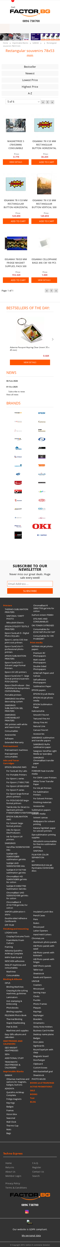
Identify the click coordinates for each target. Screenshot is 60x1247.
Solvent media (39, 813)
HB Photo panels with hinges (43, 960)
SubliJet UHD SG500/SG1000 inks (15, 864)
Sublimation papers (41, 809)
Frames (10, 1110)
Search (36, 1175)
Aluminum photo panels (45, 942)
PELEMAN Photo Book (15, 1015)
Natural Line (39, 726)
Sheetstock (38, 973)
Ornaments (38, 1022)
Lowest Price (30, 80)
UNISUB (35, 981)
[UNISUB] (42, 474)
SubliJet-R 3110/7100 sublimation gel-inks (16, 871)
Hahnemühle (38, 711)
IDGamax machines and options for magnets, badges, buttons (17, 1082)
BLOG (33, 1101)
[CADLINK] (42, 509)
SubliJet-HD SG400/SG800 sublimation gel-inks (16, 856)
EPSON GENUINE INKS (15, 767)
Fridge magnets (13, 1099)
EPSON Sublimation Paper (42, 706)
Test (32, 1098)
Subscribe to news (16, 391)
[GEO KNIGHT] (42, 491)
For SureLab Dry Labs (16, 770)
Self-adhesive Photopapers (39, 681)
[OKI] (42, 526)
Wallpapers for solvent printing (44, 823)
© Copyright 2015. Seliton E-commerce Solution (30, 1245)
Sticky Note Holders (42, 1026)
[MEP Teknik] (42, 517)
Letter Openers (40, 930)
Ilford (34, 767)
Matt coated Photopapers (39, 661)
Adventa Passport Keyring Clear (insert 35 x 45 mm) (29, 348)
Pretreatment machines (16, 750)
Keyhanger (38, 1015)
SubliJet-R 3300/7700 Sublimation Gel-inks (16, 887)
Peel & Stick (12, 1026)
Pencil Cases (39, 915)
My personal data (31, 1235)
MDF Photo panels (42, 965)
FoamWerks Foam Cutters (15, 941)
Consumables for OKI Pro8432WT (43, 637)
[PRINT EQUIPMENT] (18, 526)
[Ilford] (42, 430)
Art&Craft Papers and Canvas (43, 674)
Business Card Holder (43, 1030)
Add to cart (46, 162)
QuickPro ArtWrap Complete (15, 1094)
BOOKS (33, 1094)
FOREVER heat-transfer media (43, 772)
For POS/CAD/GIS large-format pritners (17, 802)
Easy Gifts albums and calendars (15, 1036)
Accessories (10, 734)
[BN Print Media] (42, 456)
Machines (11, 971)
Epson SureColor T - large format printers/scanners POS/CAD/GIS (17, 678)
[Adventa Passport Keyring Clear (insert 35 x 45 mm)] (30, 331)
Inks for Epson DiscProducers (13, 831)
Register (36, 1167)
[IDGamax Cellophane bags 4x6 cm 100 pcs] (44, 243)
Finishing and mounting (15, 928)
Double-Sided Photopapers (39, 668)
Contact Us (38, 1171)
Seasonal (10, 1118)
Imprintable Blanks (20, 43)
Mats (8, 1129)
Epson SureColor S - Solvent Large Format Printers (15, 665)
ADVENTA (9, 1088)
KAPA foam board (13, 957)
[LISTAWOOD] (42, 482)
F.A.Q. (35, 1163)
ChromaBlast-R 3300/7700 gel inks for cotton (43, 608)
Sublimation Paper (42, 686)
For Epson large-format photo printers (17, 795)
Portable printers (13, 694)
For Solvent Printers (43, 798)
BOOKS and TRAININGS (42, 1082)
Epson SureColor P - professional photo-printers (14, 649)
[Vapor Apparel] (42, 439)
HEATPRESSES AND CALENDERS (13, 1042)
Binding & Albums (12, 979)
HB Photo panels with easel (43, 947)
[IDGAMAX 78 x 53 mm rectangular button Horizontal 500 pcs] (16, 184)
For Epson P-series (15, 789)
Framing (9, 946)
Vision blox (11, 1114)
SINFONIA (38, 850)
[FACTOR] (18, 413)
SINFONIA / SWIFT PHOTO (15, 617)
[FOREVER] (18, 439)
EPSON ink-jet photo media (43, 699)
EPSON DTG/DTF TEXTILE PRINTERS (17, 628)
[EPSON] (42, 413)
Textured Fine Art (41, 718)
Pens (35, 919)
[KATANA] (42, 421)
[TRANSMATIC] (18, 500)
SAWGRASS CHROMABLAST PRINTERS (12, 717)
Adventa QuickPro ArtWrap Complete (14, 952)
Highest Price (30, 86)
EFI (33, 861)
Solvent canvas (40, 817)
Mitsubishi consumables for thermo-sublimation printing (45, 844)
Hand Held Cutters (42, 934)
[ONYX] (18, 517)
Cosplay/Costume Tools (17, 936)
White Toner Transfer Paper (43, 783)
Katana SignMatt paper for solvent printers (44, 829)
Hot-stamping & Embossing (14, 1002)
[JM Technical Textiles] (42, 448)
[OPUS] (18, 491)
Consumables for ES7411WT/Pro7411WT (44, 630)
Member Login (13, 1175)
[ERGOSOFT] (18, 509)
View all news (12, 394)
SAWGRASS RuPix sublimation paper (42, 746)
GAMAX (35, 43)
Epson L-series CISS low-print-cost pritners (16, 641)
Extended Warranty (14, 742)
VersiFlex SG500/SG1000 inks (18, 848)
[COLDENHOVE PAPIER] (18, 465)
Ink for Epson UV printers (14, 838)
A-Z (30, 93)
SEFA (7, 1054)
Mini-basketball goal (43, 1071)
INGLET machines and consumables (15, 966)
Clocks (36, 996)
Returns (9, 1167)
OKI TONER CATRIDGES (43, 625)
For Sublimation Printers (41, 793)
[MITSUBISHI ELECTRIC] (18, 535)
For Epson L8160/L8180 (17, 786)
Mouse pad (38, 926)
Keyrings (10, 1102)
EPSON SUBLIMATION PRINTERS (15, 657)
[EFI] (18, 474)
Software (9, 738)
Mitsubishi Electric (15, 622)
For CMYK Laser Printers (45, 777)
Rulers (36, 923)
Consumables (11, 731)
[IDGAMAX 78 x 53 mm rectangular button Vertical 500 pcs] (44, 184)
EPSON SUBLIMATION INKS (17, 818)
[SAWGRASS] (18, 421)
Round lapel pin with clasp (43, 1051)
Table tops (38, 969)
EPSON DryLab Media (43, 693)
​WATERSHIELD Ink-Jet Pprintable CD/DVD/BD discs (43, 868)
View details (15, 162)
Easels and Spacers (42, 977)
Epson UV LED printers (16, 672)
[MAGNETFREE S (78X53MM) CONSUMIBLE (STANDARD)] (16, 125)
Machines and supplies (17, 1030)
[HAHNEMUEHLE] (18, 430)
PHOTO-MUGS (39, 1079)
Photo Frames (40, 1003)
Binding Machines (15, 986)
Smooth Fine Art (41, 714)
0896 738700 (31, 21)
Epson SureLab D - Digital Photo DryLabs (17, 634)
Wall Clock (11, 1121)
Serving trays (39, 992)
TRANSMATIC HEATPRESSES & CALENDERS (12, 1064)
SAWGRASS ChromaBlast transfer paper (43, 760)
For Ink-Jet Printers (42, 788)
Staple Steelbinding (15, 1022)
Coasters (37, 984)
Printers (7, 605)
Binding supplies (14, 1011)
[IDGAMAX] (42, 535)
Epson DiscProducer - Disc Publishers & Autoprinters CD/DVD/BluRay (17, 688)
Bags (8, 1133)
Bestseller (30, 66)
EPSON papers (39, 690)
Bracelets (37, 1019)
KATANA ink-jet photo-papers (42, 648)
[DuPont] (42, 500)
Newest (30, 73)
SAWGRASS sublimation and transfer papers (43, 739)
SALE (32, 1090)
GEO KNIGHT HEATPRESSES (11, 1049)
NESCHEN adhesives (14, 961)
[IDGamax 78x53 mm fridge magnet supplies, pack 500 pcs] (16, 243)
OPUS (7, 983)
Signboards (38, 1045)
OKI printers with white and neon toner (16, 726)
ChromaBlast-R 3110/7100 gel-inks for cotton (17, 905)
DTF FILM (9, 925)
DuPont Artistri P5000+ (43, 615)
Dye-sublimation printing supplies (44, 836)
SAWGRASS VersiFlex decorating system (15, 700)
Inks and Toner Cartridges (11, 762)
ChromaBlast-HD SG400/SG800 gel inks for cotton (16, 879)
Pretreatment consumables (11, 755)
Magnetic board (41, 1056)
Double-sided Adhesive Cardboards (16, 920)
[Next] (54, 38)
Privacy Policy (12, 1183)
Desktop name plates (43, 1034)
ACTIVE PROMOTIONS (41, 1086)
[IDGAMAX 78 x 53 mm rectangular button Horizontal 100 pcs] (44, 125)
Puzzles (36, 1000)
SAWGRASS (10, 843)
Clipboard (38, 1063)
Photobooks (12, 1007)
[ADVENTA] (18, 482)
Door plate (38, 1041)
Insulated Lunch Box (43, 911)
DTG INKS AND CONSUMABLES (40, 620)
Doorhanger (39, 1060)
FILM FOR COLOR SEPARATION (40, 856)
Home (5, 43)
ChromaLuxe (38, 938)
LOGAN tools (11, 932)
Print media (36, 642)
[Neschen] (18, 448)
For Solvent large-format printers (14, 824)
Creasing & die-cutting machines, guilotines (17, 992)
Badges (9, 1106)
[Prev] (5, 38)
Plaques (37, 1007)
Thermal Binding (14, 1019)
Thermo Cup (12, 1125)
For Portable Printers (16, 774)
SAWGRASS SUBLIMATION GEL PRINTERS (14, 708)
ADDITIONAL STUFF (14, 1058)
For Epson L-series (15, 778)
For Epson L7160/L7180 (17, 782)
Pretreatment (10, 746)
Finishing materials (42, 802)
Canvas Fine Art (40, 730)
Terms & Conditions (16, 1187)
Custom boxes (40, 1067)
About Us (10, 1171)
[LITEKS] (18, 456)
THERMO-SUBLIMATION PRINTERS (16, 611)
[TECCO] (42, 465)
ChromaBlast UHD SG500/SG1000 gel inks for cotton (17, 895)
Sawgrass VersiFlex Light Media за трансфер (45, 752)
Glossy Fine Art (40, 722)
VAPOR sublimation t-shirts (15, 913)
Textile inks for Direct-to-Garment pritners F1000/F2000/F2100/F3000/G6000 (18, 810)
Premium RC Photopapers (39, 654)
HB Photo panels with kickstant (43, 954)
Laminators (11, 997)
